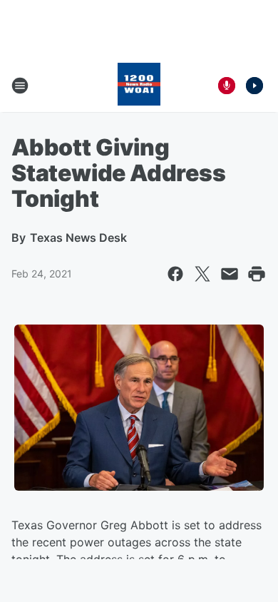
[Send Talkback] (226, 85)
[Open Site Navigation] (20, 85)
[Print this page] (257, 274)
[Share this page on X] (202, 274)
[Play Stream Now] (254, 85)
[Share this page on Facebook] (175, 274)
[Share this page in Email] (230, 274)
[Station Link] (139, 85)
